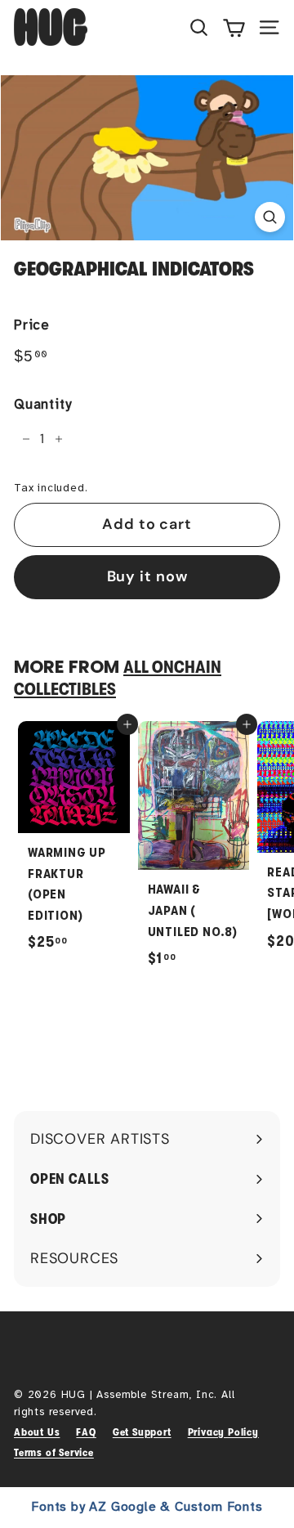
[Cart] (234, 27)
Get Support (142, 1432)
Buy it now (147, 576)
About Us (37, 1432)
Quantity (42, 404)
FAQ (86, 1432)
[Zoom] (270, 217)
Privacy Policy (223, 1432)
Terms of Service (54, 1452)
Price (32, 325)
